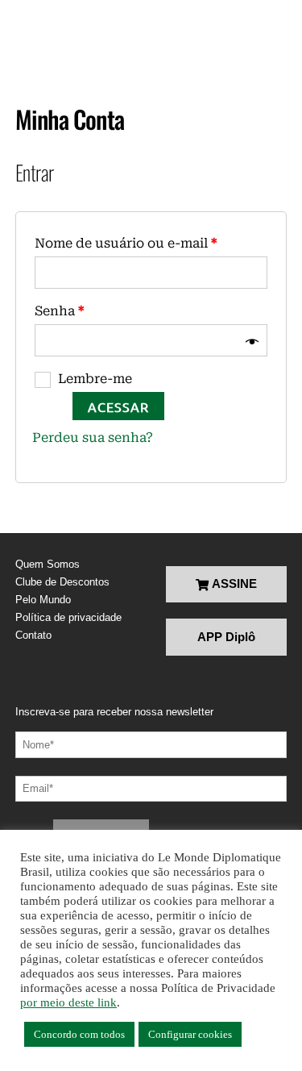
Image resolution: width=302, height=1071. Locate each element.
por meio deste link (68, 1002)
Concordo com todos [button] (79, 1034)
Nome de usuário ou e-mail (126, 243)
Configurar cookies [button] (190, 1034)
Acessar (118, 406)
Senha (59, 311)
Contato (33, 635)
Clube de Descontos (62, 582)
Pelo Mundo (43, 600)
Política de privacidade (68, 617)
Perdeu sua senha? (92, 437)
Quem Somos (47, 564)
